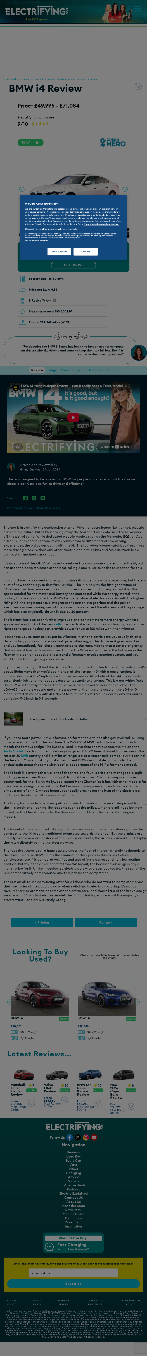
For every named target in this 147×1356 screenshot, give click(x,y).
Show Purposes (59, 252)
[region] (73, 227)
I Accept (85, 252)
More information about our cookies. (101, 224)
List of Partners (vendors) (36, 241)
